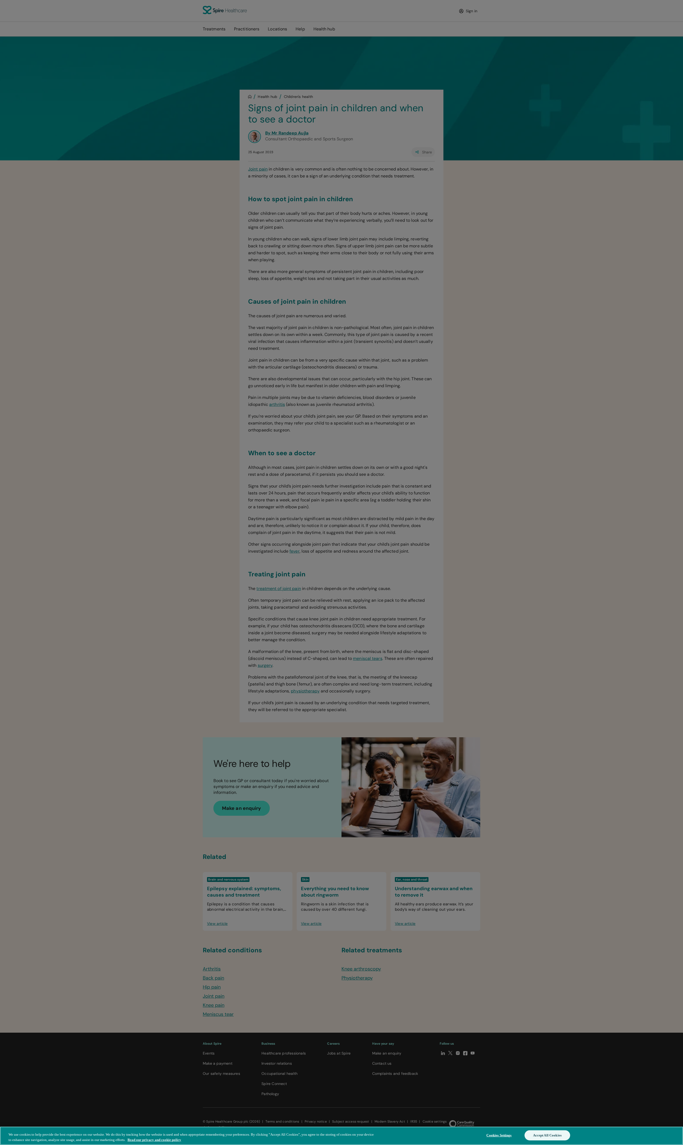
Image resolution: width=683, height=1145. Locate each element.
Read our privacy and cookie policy (154, 1140)
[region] (341, 1136)
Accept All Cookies (547, 1135)
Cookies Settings (498, 1135)
